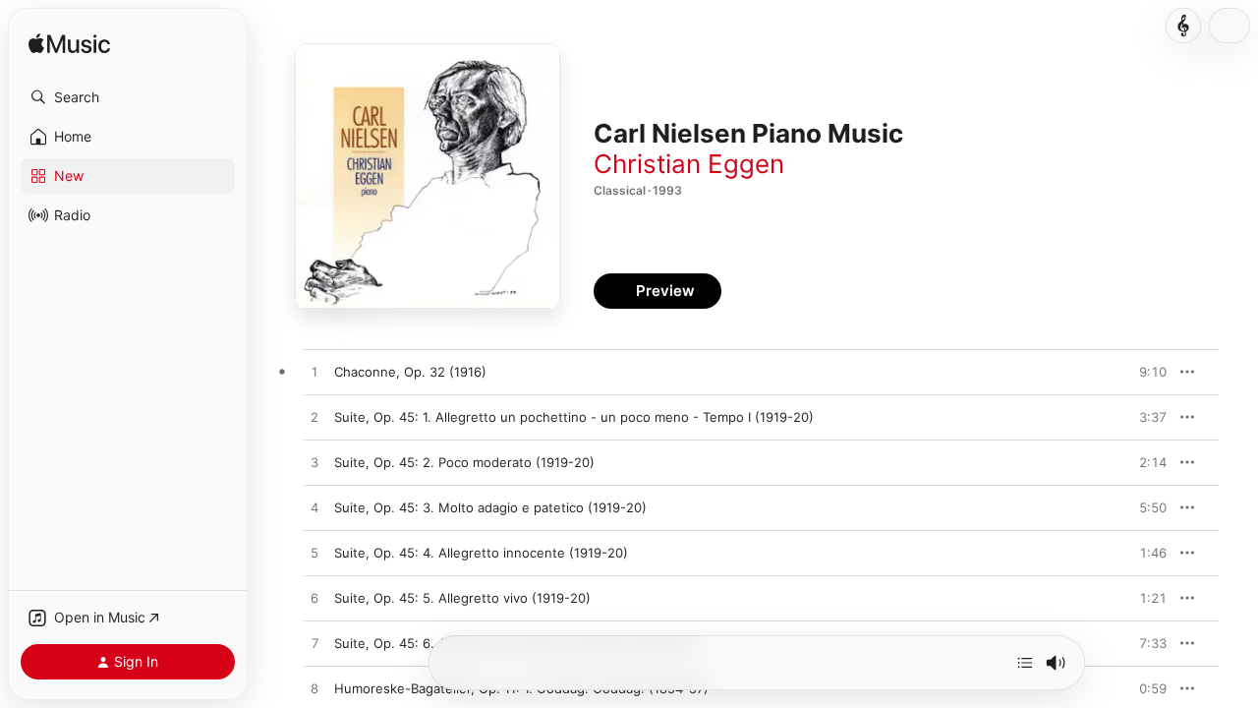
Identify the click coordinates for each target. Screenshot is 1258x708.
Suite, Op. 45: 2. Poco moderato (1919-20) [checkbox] (464, 462)
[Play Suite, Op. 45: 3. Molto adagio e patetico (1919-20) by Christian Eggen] (314, 508)
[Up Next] (1025, 663)
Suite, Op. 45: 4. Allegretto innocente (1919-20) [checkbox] (481, 552)
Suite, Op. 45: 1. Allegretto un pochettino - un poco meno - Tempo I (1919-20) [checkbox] (574, 417)
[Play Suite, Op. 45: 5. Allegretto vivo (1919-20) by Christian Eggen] (314, 599)
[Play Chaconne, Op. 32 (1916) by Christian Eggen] (314, 373)
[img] (69, 44)
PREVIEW (1145, 372)
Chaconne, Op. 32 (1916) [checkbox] (410, 372)
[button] (128, 97)
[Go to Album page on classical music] (1183, 25)
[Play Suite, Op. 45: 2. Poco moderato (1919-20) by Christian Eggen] (314, 463)
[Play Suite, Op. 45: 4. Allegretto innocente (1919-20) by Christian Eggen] (314, 553)
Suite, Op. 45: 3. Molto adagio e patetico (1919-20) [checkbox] (490, 507)
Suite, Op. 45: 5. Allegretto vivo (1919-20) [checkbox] (462, 598)
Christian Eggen (689, 163)
